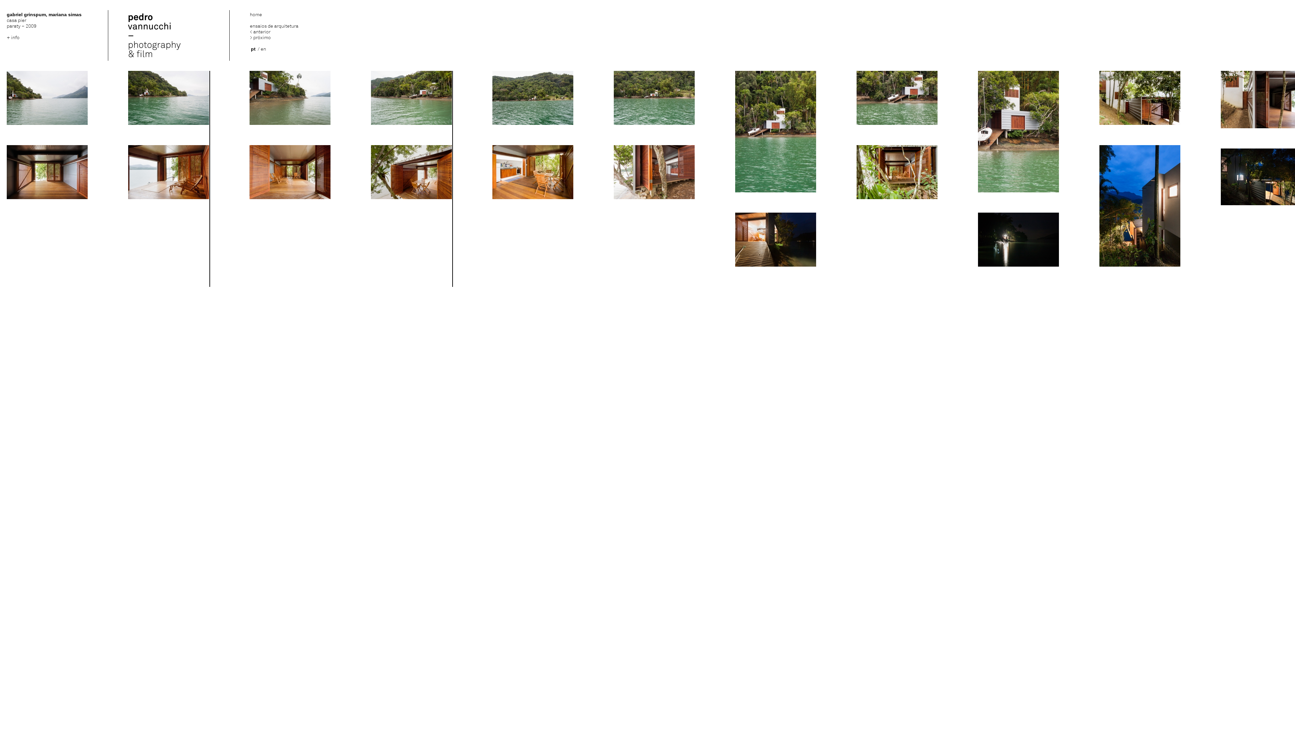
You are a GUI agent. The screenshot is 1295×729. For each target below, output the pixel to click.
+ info (13, 37)
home (256, 15)
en (263, 49)
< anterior (260, 32)
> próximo (260, 37)
